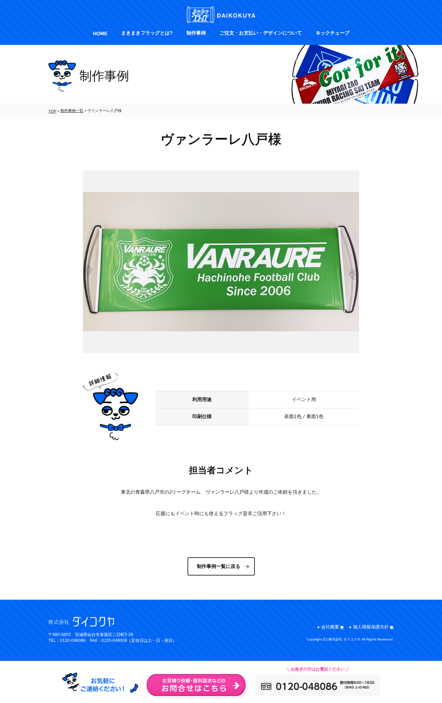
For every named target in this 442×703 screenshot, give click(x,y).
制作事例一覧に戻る (218, 566)
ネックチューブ (332, 33)
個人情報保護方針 (371, 626)
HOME (100, 33)
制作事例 (196, 33)
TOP (52, 111)
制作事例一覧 (71, 110)
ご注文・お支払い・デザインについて (261, 33)
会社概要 (330, 626)
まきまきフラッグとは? (147, 33)
